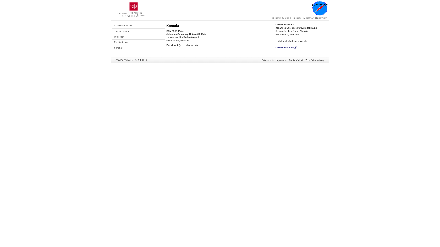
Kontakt (322, 18)
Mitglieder (119, 37)
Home (278, 18)
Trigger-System (121, 31)
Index (298, 18)
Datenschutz (267, 60)
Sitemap (310, 18)
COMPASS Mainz (123, 25)
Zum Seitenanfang (314, 60)
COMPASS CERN (285, 47)
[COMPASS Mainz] (220, 7)
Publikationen (121, 42)
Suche (288, 18)
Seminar (118, 47)
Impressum (281, 60)
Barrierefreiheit (296, 60)
